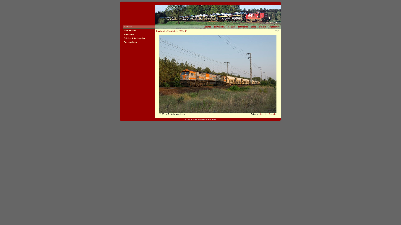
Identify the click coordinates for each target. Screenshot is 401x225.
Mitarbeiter (243, 27)
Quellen (262, 27)
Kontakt (231, 27)
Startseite (127, 26)
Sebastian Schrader (267, 114)
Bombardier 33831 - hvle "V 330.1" (171, 31)
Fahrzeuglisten (130, 42)
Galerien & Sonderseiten (134, 38)
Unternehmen (130, 30)
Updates (207, 27)
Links (253, 27)
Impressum (274, 27)
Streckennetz (129, 34)
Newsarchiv (219, 27)
